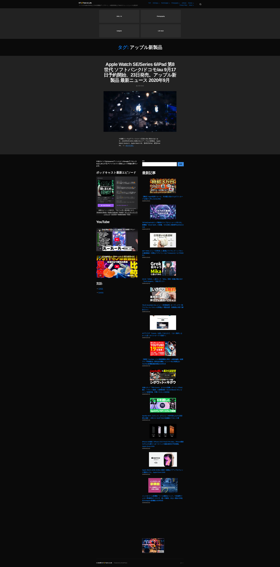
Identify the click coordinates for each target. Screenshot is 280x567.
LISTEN (114, 214)
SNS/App (155, 3)
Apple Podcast (113, 212)
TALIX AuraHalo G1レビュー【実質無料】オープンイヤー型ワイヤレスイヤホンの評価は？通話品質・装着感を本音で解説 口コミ (162, 307)
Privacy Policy (183, 5)
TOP (149, 3)
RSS (128, 214)
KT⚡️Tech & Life (85, 3)
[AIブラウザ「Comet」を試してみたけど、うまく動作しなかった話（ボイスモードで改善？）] (163, 322)
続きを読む (130, 145)
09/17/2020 (141, 85)
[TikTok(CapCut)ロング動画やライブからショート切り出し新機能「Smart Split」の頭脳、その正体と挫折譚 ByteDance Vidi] (163, 212)
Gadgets (119, 31)
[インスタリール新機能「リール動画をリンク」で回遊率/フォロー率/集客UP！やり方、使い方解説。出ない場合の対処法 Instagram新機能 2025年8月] (163, 485)
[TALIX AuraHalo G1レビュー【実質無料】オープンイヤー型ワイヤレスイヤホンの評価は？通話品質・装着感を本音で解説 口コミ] (163, 294)
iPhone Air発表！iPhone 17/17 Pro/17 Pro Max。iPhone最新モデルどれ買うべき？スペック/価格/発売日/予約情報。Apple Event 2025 (163, 444)
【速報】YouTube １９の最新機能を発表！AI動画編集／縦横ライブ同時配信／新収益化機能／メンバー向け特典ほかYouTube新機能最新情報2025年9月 (162, 361)
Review (190, 3)
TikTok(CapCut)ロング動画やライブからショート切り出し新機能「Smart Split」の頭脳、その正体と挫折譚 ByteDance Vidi (163, 225)
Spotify (121, 212)
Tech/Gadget (164, 3)
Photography (174, 3)
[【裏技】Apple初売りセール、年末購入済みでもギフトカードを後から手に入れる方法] (163, 186)
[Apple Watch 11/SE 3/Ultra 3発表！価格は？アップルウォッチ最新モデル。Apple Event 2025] (163, 459)
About (190, 5)
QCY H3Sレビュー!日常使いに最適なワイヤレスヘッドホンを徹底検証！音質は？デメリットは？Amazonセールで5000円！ (163, 253)
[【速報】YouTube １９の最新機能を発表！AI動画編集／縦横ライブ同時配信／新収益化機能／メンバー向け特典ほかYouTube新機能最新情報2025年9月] (163, 348)
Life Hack (161, 31)
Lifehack (184, 3)
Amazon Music (102, 212)
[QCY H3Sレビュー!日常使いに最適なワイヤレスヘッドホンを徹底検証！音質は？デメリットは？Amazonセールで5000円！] (163, 240)
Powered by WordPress (120, 563)
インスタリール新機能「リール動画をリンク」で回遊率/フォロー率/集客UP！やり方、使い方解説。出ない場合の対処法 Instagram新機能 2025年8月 (162, 498)
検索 (143, 161)
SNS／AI (119, 16)
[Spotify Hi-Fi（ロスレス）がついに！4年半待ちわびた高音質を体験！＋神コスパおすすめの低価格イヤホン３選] (163, 405)
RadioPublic (122, 214)
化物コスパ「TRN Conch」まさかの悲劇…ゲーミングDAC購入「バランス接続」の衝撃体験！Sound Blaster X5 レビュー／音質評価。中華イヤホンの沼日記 (162, 390)
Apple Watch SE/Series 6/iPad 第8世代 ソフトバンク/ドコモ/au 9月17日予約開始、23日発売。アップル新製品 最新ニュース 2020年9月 (140, 72)
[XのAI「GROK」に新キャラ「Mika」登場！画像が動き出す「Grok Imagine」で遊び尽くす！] (163, 268)
